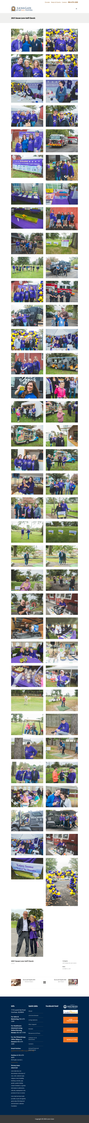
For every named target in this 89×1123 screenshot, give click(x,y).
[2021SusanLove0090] (62, 532)
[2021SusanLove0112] (27, 676)
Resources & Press (34, 1033)
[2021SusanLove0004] (62, 65)
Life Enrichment (33, 1015)
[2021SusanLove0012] (27, 65)
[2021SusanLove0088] (62, 508)
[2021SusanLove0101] (27, 604)
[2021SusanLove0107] (62, 628)
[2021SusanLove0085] (62, 484)
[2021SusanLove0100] (62, 580)
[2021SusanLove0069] (27, 412)
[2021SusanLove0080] (62, 436)
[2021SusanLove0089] (27, 532)
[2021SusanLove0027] (27, 243)
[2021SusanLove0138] (27, 820)
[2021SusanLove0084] (27, 484)
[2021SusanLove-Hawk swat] (62, 820)
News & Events (56, 2)
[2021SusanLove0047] (62, 291)
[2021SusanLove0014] (27, 140)
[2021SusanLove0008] (62, 91)
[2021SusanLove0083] (62, 460)
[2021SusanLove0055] (27, 844)
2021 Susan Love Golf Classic (69, 963)
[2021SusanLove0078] (62, 412)
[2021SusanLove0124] (27, 748)
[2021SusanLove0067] (62, 387)
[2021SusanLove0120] (27, 724)
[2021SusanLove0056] (27, 363)
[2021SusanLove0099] (27, 580)
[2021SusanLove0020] (62, 194)
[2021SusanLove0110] (62, 652)
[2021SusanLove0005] (62, 882)
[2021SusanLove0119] (62, 700)
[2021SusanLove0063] (27, 387)
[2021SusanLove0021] (27, 218)
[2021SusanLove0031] (27, 267)
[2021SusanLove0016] (27, 166)
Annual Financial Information (34, 1049)
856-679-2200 (73, 2)
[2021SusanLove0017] (62, 168)
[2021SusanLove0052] (62, 315)
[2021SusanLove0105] (62, 844)
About (30, 1011)
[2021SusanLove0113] (62, 676)
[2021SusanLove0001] (27, 40)
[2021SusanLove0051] (27, 315)
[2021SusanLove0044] (62, 267)
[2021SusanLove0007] (27, 91)
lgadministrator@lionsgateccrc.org (22, 1051)
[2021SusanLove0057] (62, 363)
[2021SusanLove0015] (62, 140)
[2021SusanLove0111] (27, 868)
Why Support (33, 1024)
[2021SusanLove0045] (27, 291)
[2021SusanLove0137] (62, 796)
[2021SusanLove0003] (62, 40)
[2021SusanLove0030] (62, 243)
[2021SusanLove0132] (62, 772)
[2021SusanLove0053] (27, 339)
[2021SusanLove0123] (62, 724)
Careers (64, 2)
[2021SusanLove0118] (27, 700)
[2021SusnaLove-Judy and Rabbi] (27, 933)
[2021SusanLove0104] (62, 604)
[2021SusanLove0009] (27, 116)
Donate (47, 2)
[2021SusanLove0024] (62, 218)
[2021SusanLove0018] (27, 194)
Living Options (33, 1020)
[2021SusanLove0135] (27, 796)
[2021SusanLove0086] (27, 508)
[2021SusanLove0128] (62, 748)
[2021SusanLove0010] (62, 116)
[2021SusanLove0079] (27, 436)
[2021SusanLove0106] (27, 628)
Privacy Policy (14, 1062)
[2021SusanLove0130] (27, 772)
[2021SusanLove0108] (27, 652)
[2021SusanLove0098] (62, 556)
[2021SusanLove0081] (27, 460)
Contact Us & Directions (33, 1038)
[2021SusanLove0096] (27, 556)
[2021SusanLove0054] (62, 339)
